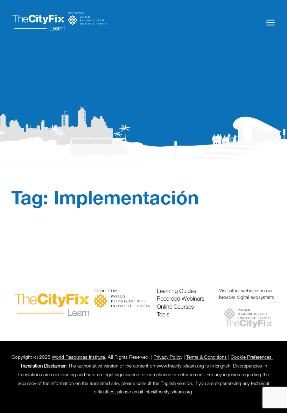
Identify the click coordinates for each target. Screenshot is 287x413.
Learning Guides (176, 291)
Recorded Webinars (180, 299)
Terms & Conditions (206, 357)
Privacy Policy (168, 357)
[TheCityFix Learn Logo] (59, 22)
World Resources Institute (78, 357)
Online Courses (175, 307)
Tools (163, 315)
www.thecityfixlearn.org (180, 366)
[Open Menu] (270, 22)
